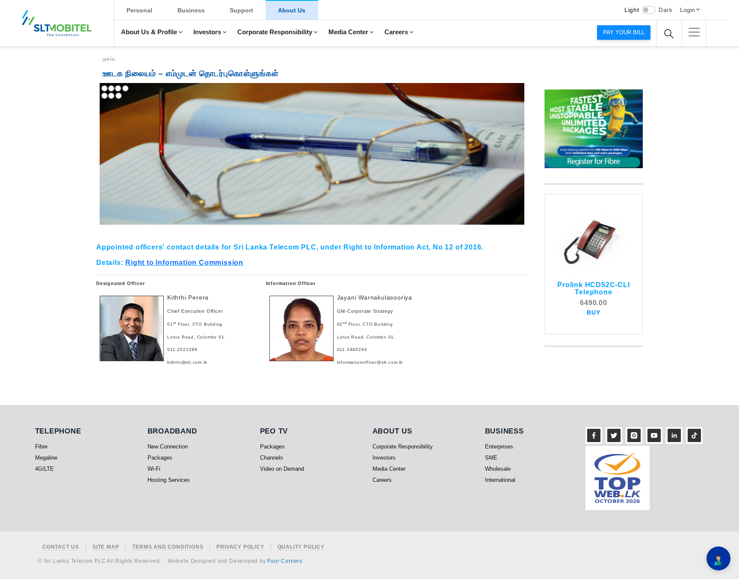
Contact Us (60, 547)
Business (191, 10)
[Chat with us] (718, 558)
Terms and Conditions (167, 547)
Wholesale (498, 469)
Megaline (46, 457)
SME (491, 457)
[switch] (649, 10)
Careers (396, 32)
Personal (139, 10)
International (500, 480)
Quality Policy (301, 547)
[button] (694, 32)
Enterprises (499, 446)
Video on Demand (282, 469)
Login (687, 9)
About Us (291, 10)
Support (241, 10)
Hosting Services (169, 480)
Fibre (41, 446)
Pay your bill (623, 32)
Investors (207, 32)
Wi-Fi (154, 469)
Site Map (105, 547)
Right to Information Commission (184, 262)
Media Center (348, 32)
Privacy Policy (240, 547)
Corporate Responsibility (274, 32)
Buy (593, 312)
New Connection (168, 446)
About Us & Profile (149, 32)
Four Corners (284, 561)
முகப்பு (109, 58)
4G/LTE (44, 469)
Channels (271, 457)
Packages (160, 457)
